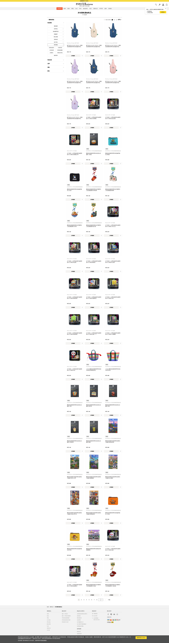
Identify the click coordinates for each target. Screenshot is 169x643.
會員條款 (79, 615)
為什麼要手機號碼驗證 (81, 624)
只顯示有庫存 (108, 19)
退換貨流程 (79, 633)
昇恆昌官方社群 (65, 622)
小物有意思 (60, 47)
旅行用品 (56, 42)
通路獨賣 (56, 26)
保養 (65, 8)
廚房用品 (56, 28)
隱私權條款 (44, 640)
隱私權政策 (79, 617)
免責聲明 (79, 619)
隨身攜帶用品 (56, 31)
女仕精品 (49, 619)
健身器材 (56, 55)
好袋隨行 (51, 52)
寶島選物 (56, 44)
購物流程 (79, 631)
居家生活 (95, 8)
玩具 (90, 8)
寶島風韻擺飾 (60, 50)
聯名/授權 (56, 36)
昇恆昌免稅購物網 (65, 617)
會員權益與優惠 (80, 626)
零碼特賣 (59, 8)
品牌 (105, 8)
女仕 (76, 8)
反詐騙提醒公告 (80, 622)
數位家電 (85, 8)
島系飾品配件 (51, 47)
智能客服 (95, 613)
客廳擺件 (56, 34)
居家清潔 (56, 39)
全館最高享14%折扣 (84, 0)
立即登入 (163, 12)
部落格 (110, 8)
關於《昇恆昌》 (65, 613)
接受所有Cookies (141, 637)
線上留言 (95, 615)
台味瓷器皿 (51, 50)
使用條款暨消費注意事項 (82, 613)
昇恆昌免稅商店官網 (66, 619)
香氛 (72, 8)
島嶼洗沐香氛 (60, 52)
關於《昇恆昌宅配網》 (66, 615)
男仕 (80, 8)
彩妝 (68, 8)
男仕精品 (49, 622)
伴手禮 (101, 8)
